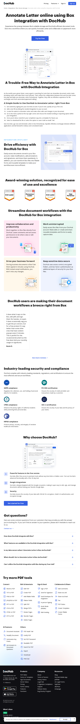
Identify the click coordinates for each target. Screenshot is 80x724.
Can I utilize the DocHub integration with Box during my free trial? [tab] (29, 564)
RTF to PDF (10, 616)
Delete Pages (28, 620)
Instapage (58, 689)
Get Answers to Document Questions (11, 647)
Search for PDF (28, 647)
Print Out (26, 659)
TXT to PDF (10, 593)
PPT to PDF (10, 604)
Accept (65, 719)
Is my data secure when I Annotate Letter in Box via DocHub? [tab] (27, 550)
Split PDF (26, 604)
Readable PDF (28, 643)
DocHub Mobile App (61, 677)
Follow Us (7, 682)
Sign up (72, 3)
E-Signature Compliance (44, 684)
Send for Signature (47, 593)
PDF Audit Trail (28, 631)
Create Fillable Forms (62, 613)
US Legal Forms (60, 682)
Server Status (24, 682)
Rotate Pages (28, 612)
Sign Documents (25, 679)
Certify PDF (27, 635)
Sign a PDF (44, 589)
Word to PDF (11, 589)
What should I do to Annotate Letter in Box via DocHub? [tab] (25, 557)
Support (39, 686)
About (39, 675)
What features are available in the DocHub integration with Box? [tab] (28, 543)
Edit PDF (26, 589)
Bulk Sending (45, 612)
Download (27, 655)
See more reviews (39, 358)
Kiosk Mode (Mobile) (44, 607)
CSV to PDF (10, 608)
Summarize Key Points (11, 640)
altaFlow (57, 686)
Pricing (46, 3)
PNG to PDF (10, 596)
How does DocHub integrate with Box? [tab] (19, 536)
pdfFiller (57, 679)
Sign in (63, 3)
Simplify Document (13, 635)
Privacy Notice (42, 679)
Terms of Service (42, 677)
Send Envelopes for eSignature (47, 597)
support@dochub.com (9, 675)
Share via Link (62, 593)
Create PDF (27, 593)
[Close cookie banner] (74, 718)
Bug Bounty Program (44, 691)
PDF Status (61, 604)
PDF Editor (23, 675)
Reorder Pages (28, 616)
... (53, 719)
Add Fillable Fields (29, 596)
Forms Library (24, 686)
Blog (56, 675)
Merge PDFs (28, 608)
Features (54, 3)
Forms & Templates (26, 677)
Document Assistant (13, 631)
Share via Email (63, 596)
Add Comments (63, 589)
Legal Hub (40, 682)
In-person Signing (46, 602)
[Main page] (9, 3)
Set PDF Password (30, 639)
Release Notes (42, 689)
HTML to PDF (11, 612)
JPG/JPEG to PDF (12, 600)
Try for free (40, 38)
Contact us (8, 528)
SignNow (57, 684)
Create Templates (63, 608)
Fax (59, 600)
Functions (23, 691)
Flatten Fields (28, 600)
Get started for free (16, 503)
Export (26, 651)
